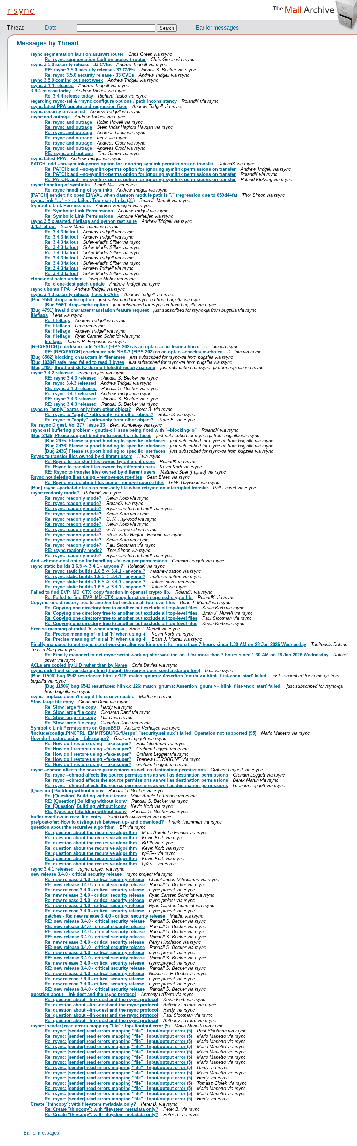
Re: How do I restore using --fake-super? (88, 743)
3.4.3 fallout (43, 226)
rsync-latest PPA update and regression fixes (79, 106)
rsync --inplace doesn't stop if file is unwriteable (82, 696)
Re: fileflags (57, 320)
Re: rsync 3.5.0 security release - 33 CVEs (89, 75)
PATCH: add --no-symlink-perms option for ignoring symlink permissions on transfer (122, 163)
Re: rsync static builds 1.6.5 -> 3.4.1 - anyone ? (95, 571)
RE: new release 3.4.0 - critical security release (95, 884)
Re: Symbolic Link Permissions (79, 210)
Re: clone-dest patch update (75, 284)
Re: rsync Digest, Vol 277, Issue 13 (68, 425)
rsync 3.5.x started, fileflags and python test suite (84, 221)
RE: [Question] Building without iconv (86, 801)
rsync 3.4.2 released (52, 372)
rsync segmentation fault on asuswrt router (77, 54)
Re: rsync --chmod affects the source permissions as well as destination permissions (136, 775)
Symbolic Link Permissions (61, 205)
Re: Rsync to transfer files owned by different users (100, 461)
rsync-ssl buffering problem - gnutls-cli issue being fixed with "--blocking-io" (114, 430)
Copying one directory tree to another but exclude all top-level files (103, 602)
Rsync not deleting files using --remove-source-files (86, 477)
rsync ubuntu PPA (50, 289)
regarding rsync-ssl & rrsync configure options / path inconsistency (104, 101)
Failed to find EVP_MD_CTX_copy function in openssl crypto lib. (100, 592)
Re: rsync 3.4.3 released (70, 383)
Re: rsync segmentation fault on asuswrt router (95, 59)
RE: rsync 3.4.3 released (71, 378)
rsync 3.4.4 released (52, 85)
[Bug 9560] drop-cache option (62, 299)
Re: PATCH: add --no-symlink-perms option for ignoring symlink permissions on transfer (140, 169)
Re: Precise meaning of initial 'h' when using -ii (96, 634)
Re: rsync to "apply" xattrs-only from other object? (99, 414)
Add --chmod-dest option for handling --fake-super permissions (99, 560)
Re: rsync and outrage (68, 122)
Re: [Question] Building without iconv (85, 795)
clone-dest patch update (56, 278)
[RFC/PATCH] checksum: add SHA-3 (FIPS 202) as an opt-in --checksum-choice (115, 346)
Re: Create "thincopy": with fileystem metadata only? (101, 1109)
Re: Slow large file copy (70, 707)
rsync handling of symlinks (60, 184)
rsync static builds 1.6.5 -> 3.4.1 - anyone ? (77, 566)
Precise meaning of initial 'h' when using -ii (77, 628)
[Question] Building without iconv (67, 790)
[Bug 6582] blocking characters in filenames (78, 357)
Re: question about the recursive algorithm (91, 832)
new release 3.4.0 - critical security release (76, 874)
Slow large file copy (52, 701)
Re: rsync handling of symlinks (78, 190)
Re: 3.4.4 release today (69, 96)
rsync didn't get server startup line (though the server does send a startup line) (115, 670)
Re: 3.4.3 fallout (61, 231)
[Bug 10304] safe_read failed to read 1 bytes (77, 362)
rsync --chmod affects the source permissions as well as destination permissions (118, 769)
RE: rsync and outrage (69, 153)
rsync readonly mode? (55, 493)
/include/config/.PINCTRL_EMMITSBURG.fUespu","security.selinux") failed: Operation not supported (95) (143, 733)
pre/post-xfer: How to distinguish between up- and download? (97, 822)
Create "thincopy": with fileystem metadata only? (83, 1104)
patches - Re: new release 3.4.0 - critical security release (105, 916)
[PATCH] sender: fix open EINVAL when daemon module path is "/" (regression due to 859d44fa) (134, 195)
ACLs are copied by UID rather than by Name (79, 665)
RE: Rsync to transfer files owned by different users (100, 472)
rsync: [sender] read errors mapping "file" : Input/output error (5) (100, 1025)
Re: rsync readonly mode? (73, 498)
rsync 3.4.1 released (52, 869)
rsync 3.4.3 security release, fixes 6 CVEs (75, 294)
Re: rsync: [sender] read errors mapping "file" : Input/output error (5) (118, 1031)
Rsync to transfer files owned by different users (81, 456)
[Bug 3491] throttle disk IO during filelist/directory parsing (93, 367)
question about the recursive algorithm (73, 827)
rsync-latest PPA (48, 158)
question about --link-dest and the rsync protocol (83, 994)
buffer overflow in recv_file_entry (66, 816)
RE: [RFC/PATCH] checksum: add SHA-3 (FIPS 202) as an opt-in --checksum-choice (133, 351)
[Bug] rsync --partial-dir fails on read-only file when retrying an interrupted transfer (119, 487)
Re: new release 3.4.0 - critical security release (94, 879)
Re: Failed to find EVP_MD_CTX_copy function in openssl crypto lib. (119, 597)
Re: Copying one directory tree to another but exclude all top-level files (121, 607)
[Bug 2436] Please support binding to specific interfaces (91, 435)
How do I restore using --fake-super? (70, 738)
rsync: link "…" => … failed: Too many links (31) (83, 200)
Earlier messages (217, 28)
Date (51, 28)
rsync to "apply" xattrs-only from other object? (81, 409)
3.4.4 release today (51, 90)
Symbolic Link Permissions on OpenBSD (75, 728)
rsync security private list (58, 111)
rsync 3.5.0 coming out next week (67, 80)
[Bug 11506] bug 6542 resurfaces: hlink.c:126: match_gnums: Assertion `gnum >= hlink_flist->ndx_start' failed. (149, 675)
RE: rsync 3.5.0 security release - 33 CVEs (90, 69)
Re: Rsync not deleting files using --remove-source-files (104, 482)
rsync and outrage (50, 116)
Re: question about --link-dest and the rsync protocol (101, 999)
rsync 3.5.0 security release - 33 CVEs (71, 64)
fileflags (39, 315)
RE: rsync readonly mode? (73, 550)
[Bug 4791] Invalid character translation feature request (90, 310)
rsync (21, 10)
